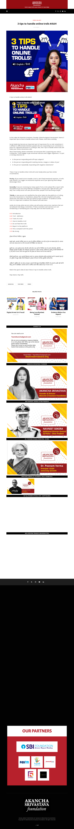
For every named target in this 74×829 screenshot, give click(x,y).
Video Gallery (37, 20)
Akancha (11, 284)
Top (37, 825)
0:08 (11, 216)
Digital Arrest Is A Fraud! (15, 312)
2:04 (11, 226)
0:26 (11, 218)
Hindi (29, 284)
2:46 (11, 229)
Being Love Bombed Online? (37, 313)
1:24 (11, 224)
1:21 (11, 221)
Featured (20, 284)
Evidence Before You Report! (58, 313)
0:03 (11, 213)
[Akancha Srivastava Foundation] (37, 4)
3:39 (11, 231)
